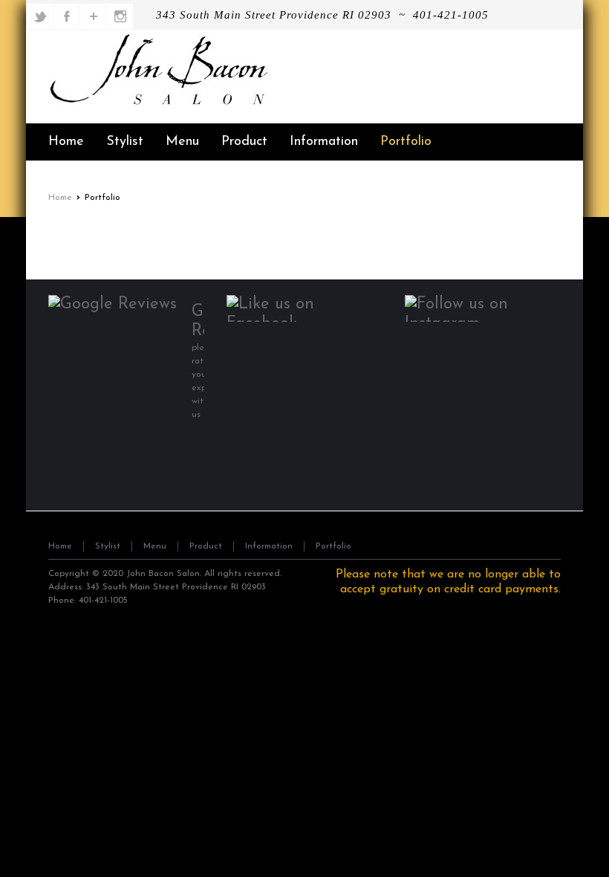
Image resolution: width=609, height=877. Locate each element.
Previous (63, 235)
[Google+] (94, 16)
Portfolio (333, 546)
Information (269, 546)
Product (205, 546)
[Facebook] (67, 16)
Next (546, 235)
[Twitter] (40, 16)
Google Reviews (198, 321)
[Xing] (121, 16)
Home (60, 197)
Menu (154, 546)
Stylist (107, 546)
